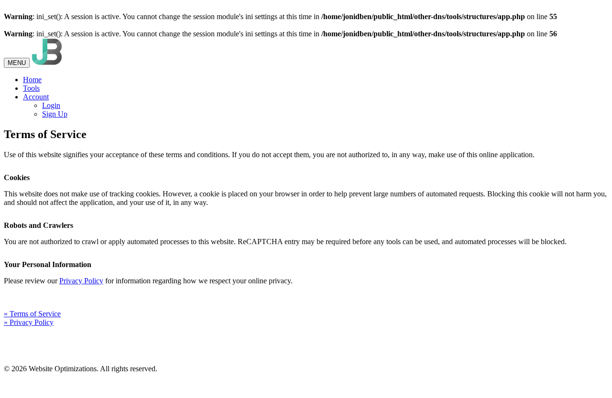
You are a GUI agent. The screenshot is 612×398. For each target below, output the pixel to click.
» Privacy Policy (29, 322)
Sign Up (54, 114)
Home (32, 79)
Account (36, 97)
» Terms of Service (32, 314)
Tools (31, 88)
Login (51, 105)
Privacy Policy (81, 281)
